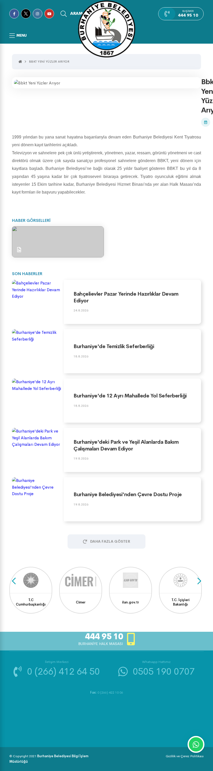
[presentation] (14, 581)
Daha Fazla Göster (110, 541)
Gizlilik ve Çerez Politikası (185, 756)
